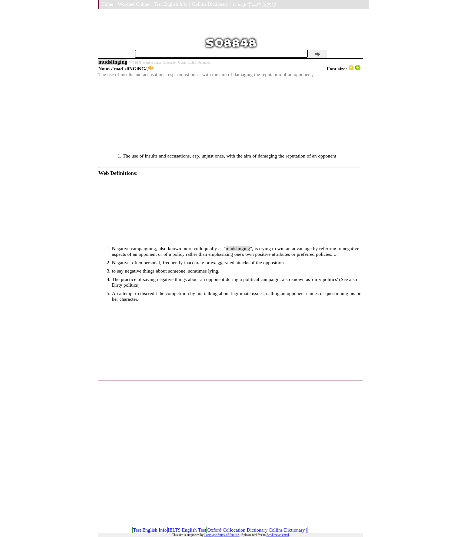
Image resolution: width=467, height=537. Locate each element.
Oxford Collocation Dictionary (237, 530)
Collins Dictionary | (211, 4)
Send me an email (277, 535)
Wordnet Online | (135, 4)
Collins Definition (199, 62)
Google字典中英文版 (254, 4)
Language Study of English (221, 535)
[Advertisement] (229, 115)
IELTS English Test (187, 530)
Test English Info (150, 530)
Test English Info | (172, 4)
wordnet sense (152, 62)
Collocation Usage (174, 62)
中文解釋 (135, 62)
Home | (108, 4)
